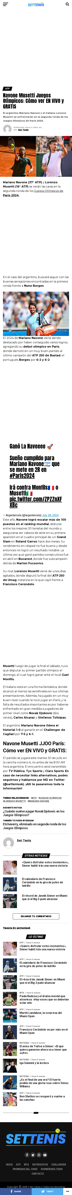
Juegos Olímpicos (51, 798)
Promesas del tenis (25, 1168)
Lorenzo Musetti (15, 801)
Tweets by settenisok (16, 928)
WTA (26, 1164)
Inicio (9, 1164)
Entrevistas (40, 1164)
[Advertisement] (36, 49)
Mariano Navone (39, 801)
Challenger (58, 1164)
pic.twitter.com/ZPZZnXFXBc (36, 502)
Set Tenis (23, 129)
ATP (18, 1164)
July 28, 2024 (50, 515)
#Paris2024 (22, 476)
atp (34, 798)
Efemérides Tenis (52, 1168)
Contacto (38, 1173)
